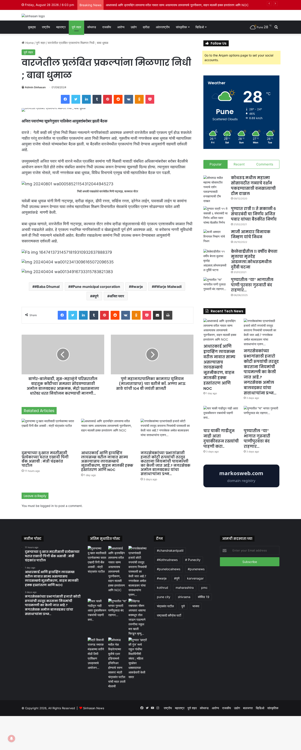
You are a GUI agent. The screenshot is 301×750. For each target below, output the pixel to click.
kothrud (162, 587)
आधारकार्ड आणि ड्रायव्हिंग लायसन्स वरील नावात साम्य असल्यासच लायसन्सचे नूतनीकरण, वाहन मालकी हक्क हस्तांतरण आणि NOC (107, 461)
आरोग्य (120, 27)
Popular (216, 164)
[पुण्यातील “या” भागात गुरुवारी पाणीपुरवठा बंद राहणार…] (261, 416)
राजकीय (106, 27)
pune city (163, 597)
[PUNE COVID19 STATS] (241, 486)
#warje (137, 286)
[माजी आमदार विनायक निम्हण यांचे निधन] (215, 237)
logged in (47, 506)
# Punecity (193, 560)
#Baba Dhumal (47, 286)
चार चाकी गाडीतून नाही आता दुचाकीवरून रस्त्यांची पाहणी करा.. (221, 438)
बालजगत (248, 708)
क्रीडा (146, 27)
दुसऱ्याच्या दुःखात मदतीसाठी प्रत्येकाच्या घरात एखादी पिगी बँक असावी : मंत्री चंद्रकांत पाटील (45, 459)
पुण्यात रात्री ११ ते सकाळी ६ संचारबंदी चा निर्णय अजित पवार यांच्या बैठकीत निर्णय (254, 214)
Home (29, 43)
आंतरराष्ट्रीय (163, 27)
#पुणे (95, 296)
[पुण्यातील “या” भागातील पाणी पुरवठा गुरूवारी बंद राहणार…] (215, 285)
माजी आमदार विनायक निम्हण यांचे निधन (250, 234)
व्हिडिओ (199, 27)
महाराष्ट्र (61, 27)
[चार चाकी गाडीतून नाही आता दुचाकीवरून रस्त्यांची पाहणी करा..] (221, 416)
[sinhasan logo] (33, 15)
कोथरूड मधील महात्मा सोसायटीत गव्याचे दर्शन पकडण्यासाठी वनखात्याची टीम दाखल (253, 185)
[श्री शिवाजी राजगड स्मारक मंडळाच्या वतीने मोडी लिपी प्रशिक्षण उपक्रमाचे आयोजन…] (97, 654)
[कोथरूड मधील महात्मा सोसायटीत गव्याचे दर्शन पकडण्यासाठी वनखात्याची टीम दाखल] (215, 189)
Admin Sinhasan (35, 87)
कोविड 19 (203, 597)
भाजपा (195, 606)
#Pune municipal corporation (95, 286)
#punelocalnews (168, 569)
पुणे (183, 606)
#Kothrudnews (167, 560)
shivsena (184, 597)
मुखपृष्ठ (31, 27)
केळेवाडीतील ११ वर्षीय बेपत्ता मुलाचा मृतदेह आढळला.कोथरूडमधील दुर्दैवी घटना (254, 259)
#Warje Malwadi (168, 286)
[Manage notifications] (11, 738)
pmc (204, 587)
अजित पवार (117, 296)
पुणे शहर (76, 27)
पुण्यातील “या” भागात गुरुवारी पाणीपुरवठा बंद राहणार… (257, 438)
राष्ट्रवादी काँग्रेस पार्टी (169, 615)
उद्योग (134, 27)
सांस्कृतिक (181, 27)
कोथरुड (91, 27)
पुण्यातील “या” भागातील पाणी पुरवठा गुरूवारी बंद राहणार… (252, 285)
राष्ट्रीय (46, 27)
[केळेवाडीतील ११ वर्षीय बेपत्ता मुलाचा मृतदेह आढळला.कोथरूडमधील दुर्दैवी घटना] (215, 260)
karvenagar (195, 578)
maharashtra (185, 587)
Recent (239, 164)
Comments (264, 164)
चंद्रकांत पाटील (165, 606)
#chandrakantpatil (170, 550)
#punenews (196, 569)
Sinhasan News (93, 708)
